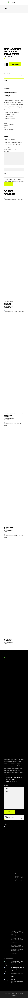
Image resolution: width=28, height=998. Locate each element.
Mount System (8, 75)
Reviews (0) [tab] (7, 95)
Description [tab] (7, 88)
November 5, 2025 (14, 942)
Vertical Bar (20, 75)
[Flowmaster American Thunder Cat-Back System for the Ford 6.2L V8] (9, 877)
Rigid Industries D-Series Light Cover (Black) (9, 527)
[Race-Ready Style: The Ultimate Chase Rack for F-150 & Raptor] (7, 940)
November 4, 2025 (14, 953)
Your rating (7, 149)
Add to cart (15, 64)
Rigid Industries (11, 71)
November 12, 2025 (14, 935)
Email (5, 173)
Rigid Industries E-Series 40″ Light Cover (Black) (9, 639)
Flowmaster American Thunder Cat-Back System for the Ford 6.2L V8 (19, 876)
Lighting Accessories (8, 306)
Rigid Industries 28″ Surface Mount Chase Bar (9, 415)
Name (5, 167)
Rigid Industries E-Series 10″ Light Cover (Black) (9, 303)
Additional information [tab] (10, 92)
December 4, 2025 (18, 880)
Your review (7, 151)
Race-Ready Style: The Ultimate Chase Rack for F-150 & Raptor (17, 940)
